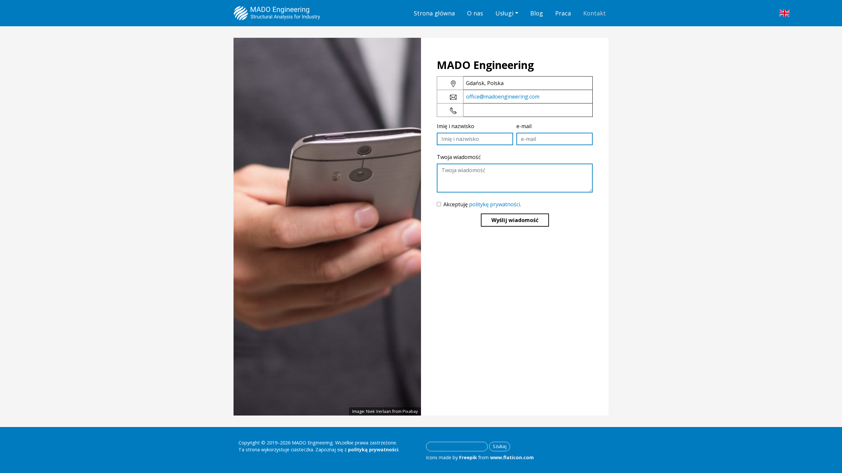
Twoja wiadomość (459, 157)
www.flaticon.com (512, 457)
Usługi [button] (504, 13)
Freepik (468, 457)
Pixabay (410, 411)
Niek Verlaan (378, 411)
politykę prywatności (494, 204)
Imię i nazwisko (455, 126)
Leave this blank (428, 49)
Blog (536, 13)
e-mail (524, 126)
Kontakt (594, 13)
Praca (563, 13)
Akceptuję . (482, 204)
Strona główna (434, 13)
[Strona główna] (277, 13)
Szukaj (500, 446)
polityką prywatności (373, 449)
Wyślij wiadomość (514, 220)
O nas (475, 13)
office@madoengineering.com (502, 96)
